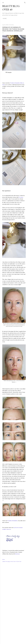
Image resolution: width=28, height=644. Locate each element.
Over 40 (15, 561)
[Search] (25, 2)
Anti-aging (7, 561)
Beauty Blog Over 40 (11, 7)
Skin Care (19, 561)
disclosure (17, 554)
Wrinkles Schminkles (13, 520)
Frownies (21, 197)
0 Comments (11, 24)
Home (5, 18)
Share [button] (3, 559)
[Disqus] (14, 584)
